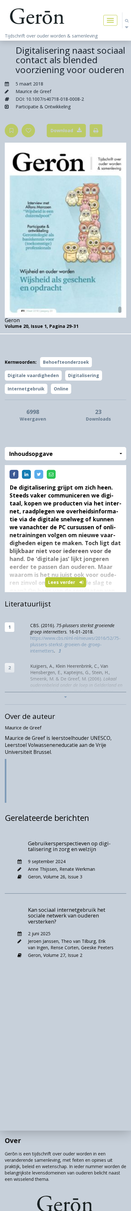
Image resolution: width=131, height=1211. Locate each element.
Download (62, 130)
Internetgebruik (26, 389)
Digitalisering (83, 375)
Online (61, 389)
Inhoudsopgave (31, 453)
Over (13, 1140)
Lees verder (62, 582)
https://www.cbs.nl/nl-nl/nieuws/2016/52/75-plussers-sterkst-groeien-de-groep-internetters (75, 644)
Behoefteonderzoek (66, 362)
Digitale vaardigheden (33, 375)
